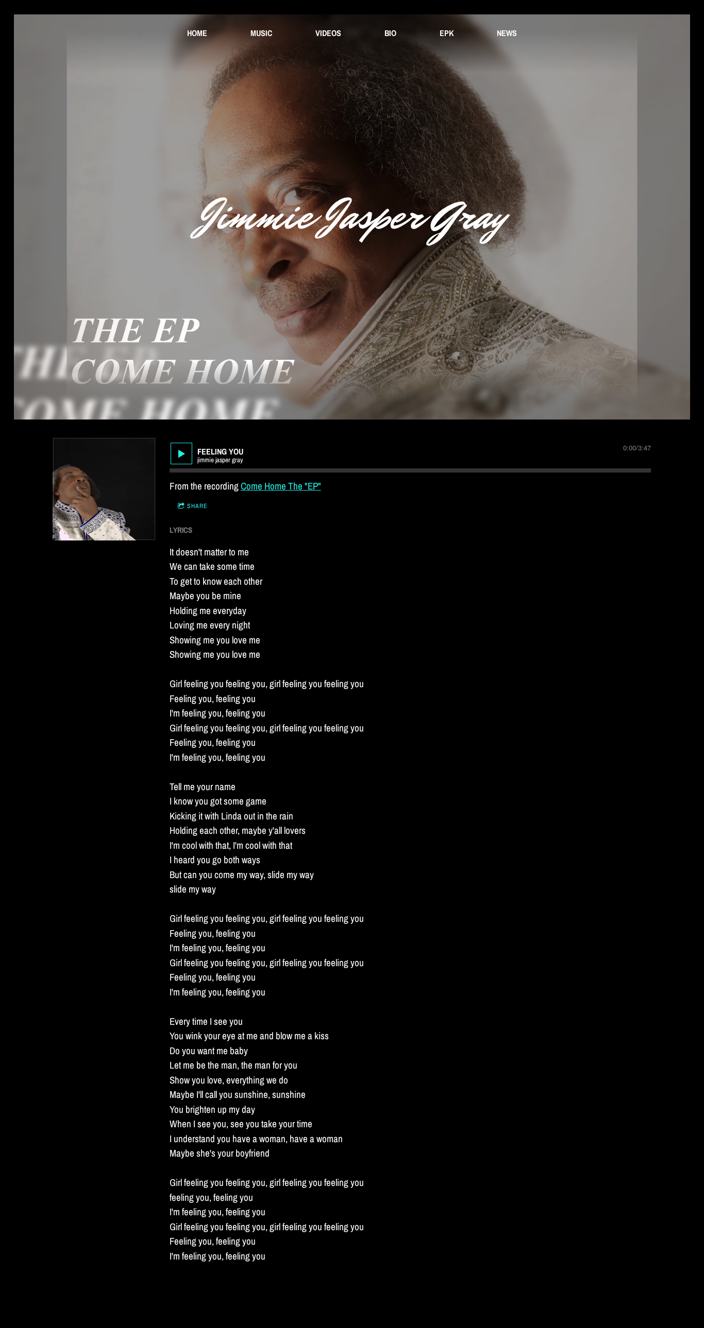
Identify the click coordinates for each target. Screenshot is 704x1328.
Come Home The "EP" (281, 486)
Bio (390, 33)
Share (197, 506)
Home (197, 33)
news (507, 33)
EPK (447, 33)
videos (328, 33)
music (261, 33)
